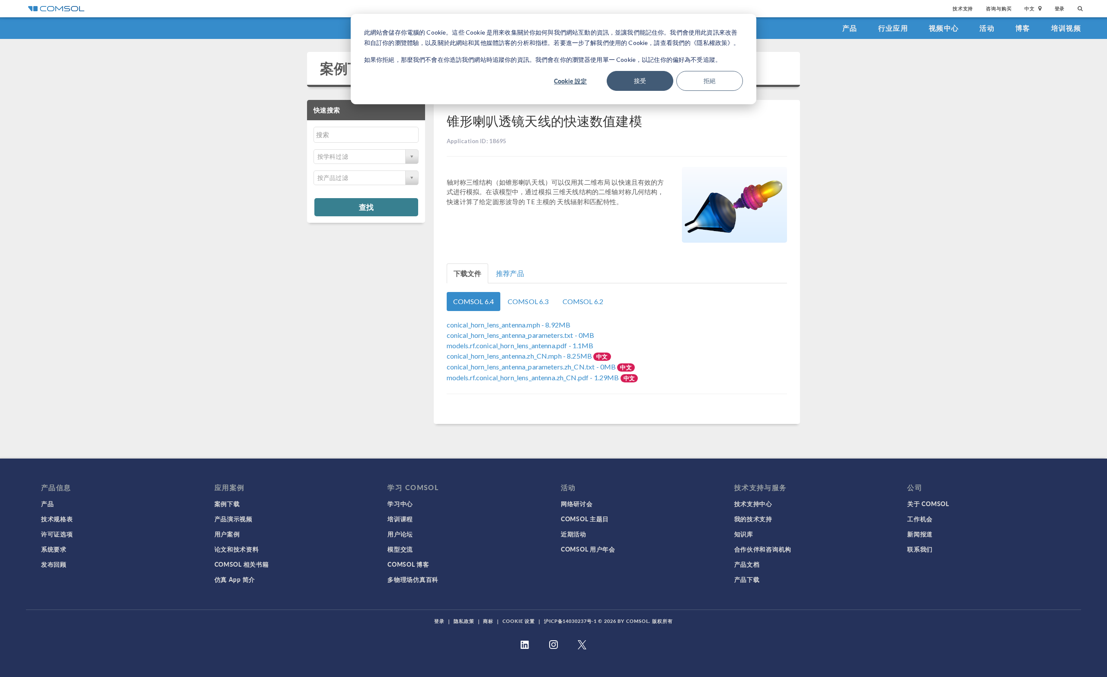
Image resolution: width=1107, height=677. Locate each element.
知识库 (743, 533)
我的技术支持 (753, 518)
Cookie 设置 (518, 621)
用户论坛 (400, 533)
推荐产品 (510, 273)
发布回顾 (54, 564)
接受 (640, 80)
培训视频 (1066, 28)
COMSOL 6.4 (473, 301)
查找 (366, 207)
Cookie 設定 (570, 81)
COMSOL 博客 (408, 564)
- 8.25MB (520, 356)
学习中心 (400, 503)
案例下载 (348, 68)
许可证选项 (57, 533)
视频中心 (944, 28)
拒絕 (710, 80)
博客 (1022, 28)
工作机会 (920, 518)
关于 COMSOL (928, 503)
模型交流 (400, 549)
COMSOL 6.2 (583, 301)
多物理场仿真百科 (412, 579)
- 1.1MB (520, 345)
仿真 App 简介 (234, 579)
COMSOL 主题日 (585, 518)
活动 (987, 28)
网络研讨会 (577, 503)
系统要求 (54, 549)
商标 (488, 621)
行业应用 (893, 28)
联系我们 (920, 549)
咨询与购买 (998, 8)
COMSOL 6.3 (528, 301)
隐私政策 (464, 621)
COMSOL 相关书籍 (241, 564)
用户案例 (227, 533)
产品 (849, 28)
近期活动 (573, 533)
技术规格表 (57, 518)
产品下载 (747, 579)
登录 (1060, 8)
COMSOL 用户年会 (588, 549)
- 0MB (521, 335)
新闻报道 (920, 533)
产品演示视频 (233, 518)
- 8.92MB (509, 325)
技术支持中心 (753, 503)
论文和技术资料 (236, 549)
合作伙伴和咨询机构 (762, 549)
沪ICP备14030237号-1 (570, 621)
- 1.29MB (534, 377)
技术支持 (963, 8)
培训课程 (400, 518)
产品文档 (747, 564)
